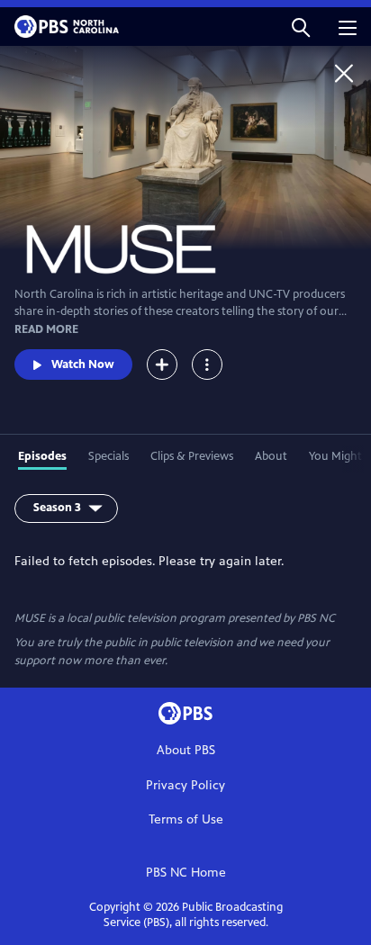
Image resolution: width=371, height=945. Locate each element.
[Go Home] (344, 73)
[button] (300, 26)
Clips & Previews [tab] (191, 456)
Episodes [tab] (42, 456)
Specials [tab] (108, 456)
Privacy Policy (185, 785)
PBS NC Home (186, 872)
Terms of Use (186, 819)
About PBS (186, 750)
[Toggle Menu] (207, 364)
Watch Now (82, 364)
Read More (46, 329)
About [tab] (271, 456)
